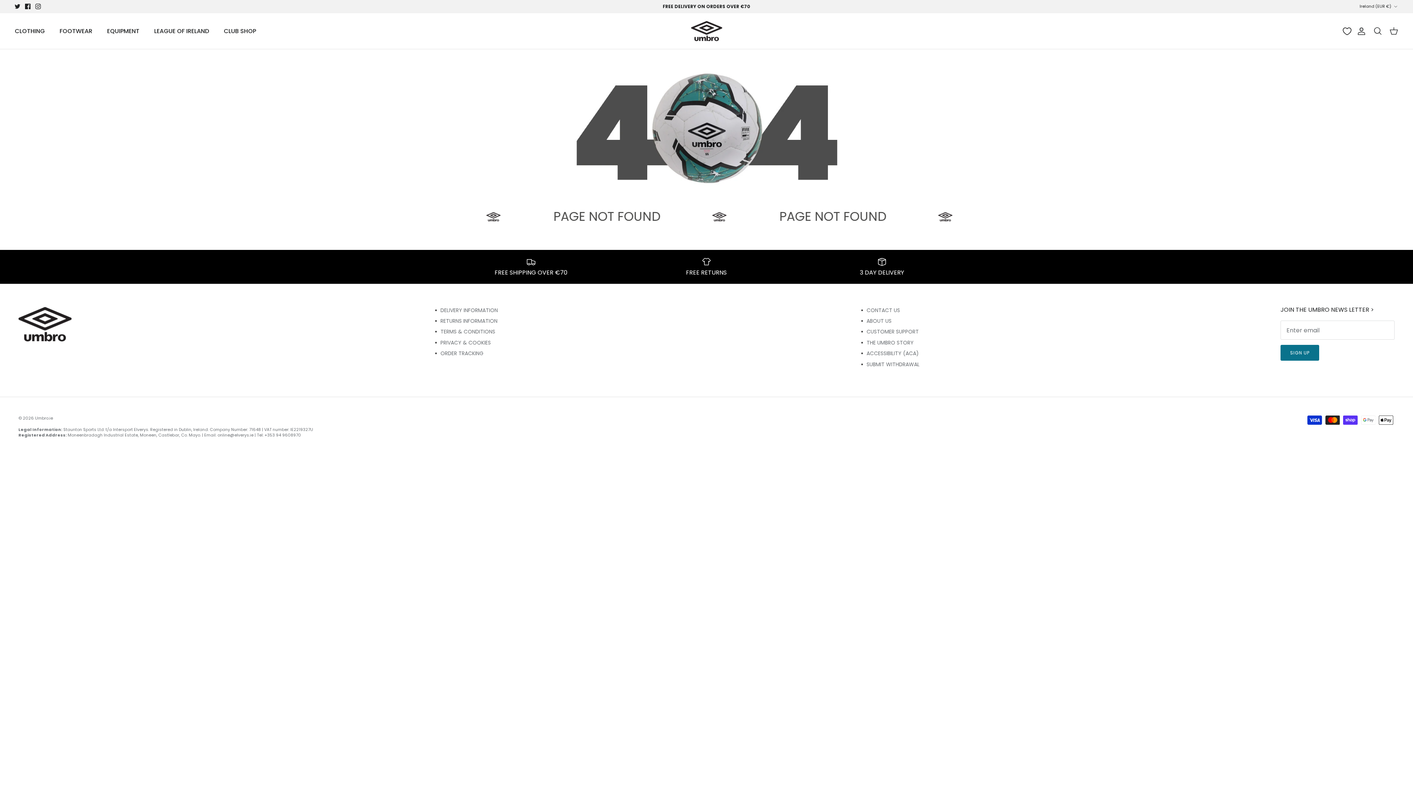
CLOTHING (30, 31)
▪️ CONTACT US (879, 310)
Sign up (1300, 353)
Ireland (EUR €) (1375, 6)
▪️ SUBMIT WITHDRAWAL (889, 364)
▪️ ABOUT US (875, 321)
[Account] (1360, 31)
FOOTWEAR (76, 31)
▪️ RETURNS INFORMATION (465, 321)
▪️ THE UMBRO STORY (886, 342)
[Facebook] (28, 6)
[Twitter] (17, 6)
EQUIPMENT (123, 31)
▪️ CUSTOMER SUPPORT (889, 331)
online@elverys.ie (235, 435)
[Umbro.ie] (706, 31)
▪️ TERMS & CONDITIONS (464, 331)
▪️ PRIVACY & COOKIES (462, 342)
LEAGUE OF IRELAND (181, 31)
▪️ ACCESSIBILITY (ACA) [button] (889, 353)
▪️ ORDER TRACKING (458, 353)
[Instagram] (38, 6)
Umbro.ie (44, 418)
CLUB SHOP (240, 31)
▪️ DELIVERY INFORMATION (465, 310)
